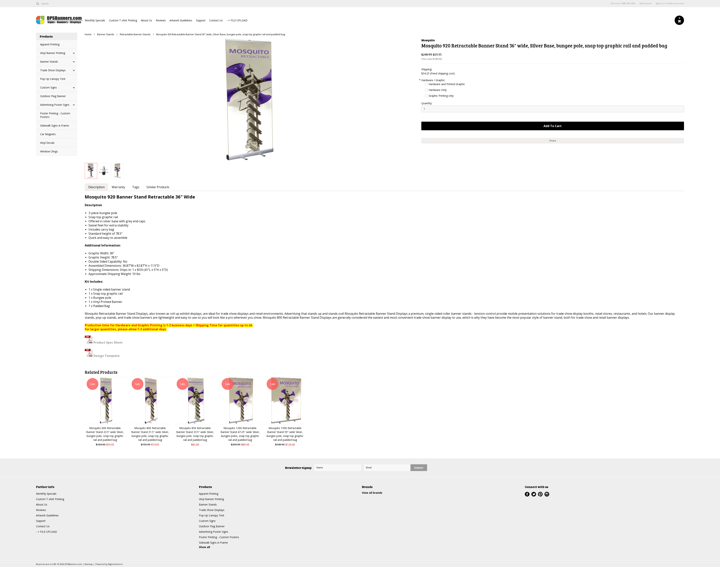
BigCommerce (115, 564)
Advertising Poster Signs (54, 104)
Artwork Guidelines (181, 20)
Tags (135, 187)
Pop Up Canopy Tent (52, 79)
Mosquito (428, 40)
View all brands (372, 492)
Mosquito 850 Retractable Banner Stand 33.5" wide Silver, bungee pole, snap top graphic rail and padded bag (195, 434)
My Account (645, 3)
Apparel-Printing (49, 44)
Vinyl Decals (47, 143)
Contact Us (216, 20)
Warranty (118, 187)
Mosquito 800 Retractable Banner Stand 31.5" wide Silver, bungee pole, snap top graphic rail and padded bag (150, 434)
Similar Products (157, 187)
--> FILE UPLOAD (237, 20)
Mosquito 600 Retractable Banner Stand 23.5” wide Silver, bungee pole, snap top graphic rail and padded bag (105, 434)
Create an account (675, 3)
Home (88, 34)
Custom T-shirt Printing (123, 20)
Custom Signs (48, 87)
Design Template (106, 356)
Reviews (161, 20)
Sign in (659, 3)
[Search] (37, 3)
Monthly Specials (95, 20)
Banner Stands (49, 61)
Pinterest (540, 494)
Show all (204, 547)
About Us (146, 20)
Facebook (527, 494)
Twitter (533, 494)
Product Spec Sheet (108, 342)
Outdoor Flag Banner (53, 96)
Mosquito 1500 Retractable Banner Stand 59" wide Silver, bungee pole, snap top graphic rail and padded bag (285, 434)
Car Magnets (48, 134)
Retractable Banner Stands (135, 34)
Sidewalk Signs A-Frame (54, 125)
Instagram (546, 494)
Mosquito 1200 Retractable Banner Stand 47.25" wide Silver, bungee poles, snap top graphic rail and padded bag (240, 434)
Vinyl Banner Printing (52, 53)
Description (96, 187)
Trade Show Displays (53, 70)
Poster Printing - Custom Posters (55, 115)
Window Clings (49, 151)
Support (201, 20)
